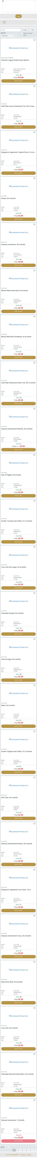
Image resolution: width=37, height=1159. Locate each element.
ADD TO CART (18, 81)
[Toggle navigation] (4, 22)
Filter (32, 30)
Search (25, 30)
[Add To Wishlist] (34, 40)
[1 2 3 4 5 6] (7, 1147)
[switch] (21, 33)
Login (19, 16)
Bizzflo (16, 1155)
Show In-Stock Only (27, 34)
